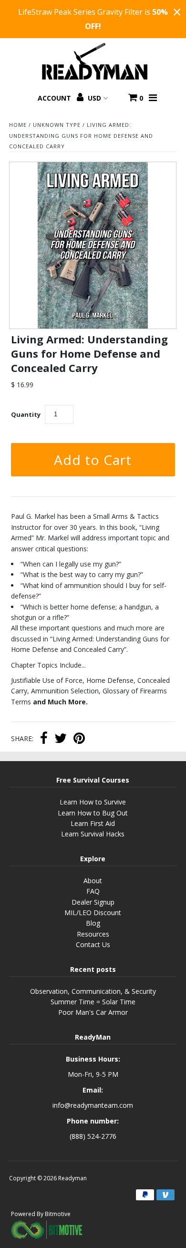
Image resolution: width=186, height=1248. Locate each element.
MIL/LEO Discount (92, 912)
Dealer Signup (93, 902)
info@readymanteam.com (92, 1105)
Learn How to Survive (93, 801)
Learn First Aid (93, 823)
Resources (93, 934)
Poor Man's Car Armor (93, 1012)
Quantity (26, 414)
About (92, 880)
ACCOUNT (55, 98)
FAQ (93, 891)
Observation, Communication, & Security (93, 991)
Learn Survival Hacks (92, 833)
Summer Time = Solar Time (93, 1001)
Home (18, 124)
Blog (93, 923)
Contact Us (93, 944)
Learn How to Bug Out (93, 812)
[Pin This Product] (79, 739)
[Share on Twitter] (60, 739)
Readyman (72, 1178)
